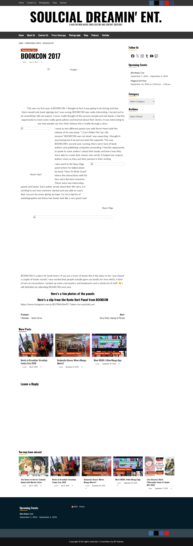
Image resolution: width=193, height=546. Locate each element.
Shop (55, 3)
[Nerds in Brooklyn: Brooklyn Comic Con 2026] (36, 345)
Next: (112, 316)
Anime (24, 473)
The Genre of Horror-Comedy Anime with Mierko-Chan (33, 481)
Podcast (63, 3)
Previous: (31, 316)
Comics (61, 353)
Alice (24, 62)
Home (21, 3)
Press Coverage (59, 35)
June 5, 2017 (33, 62)
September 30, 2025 (109, 364)
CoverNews (105, 542)
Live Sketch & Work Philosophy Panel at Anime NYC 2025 (158, 482)
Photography (44, 3)
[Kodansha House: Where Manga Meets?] (72, 345)
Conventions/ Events (29, 50)
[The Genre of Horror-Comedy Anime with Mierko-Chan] (33, 466)
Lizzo (24, 367)
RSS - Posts (79, 507)
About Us (31, 35)
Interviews (116, 353)
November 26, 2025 (72, 367)
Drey (24, 486)
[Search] (172, 35)
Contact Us (31, 3)
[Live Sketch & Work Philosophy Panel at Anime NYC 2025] (159, 466)
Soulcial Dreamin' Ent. (96, 16)
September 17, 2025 (161, 488)
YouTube (105, 35)
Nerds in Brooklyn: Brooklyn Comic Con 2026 (34, 362)
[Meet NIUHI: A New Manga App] (109, 345)
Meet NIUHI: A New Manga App (107, 360)
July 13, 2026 (33, 367)
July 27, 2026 (33, 485)
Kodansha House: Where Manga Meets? (71, 362)
